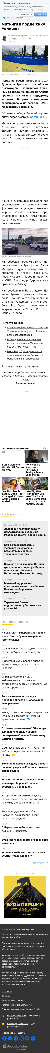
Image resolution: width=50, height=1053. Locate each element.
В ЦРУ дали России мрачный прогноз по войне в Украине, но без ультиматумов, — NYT (25, 343)
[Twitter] (10, 1038)
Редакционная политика (13, 1000)
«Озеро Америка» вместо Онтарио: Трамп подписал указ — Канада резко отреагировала (27, 331)
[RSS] (33, 1038)
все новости (39, 862)
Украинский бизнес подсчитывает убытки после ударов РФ (23, 852)
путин (27, 366)
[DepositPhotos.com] (15, 1047)
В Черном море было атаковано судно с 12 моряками (21, 827)
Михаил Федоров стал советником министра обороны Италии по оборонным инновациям (24, 781)
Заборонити (26, 14)
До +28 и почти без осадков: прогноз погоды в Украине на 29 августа (24, 649)
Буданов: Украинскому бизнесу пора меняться (25, 840)
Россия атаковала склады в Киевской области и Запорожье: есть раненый (22, 698)
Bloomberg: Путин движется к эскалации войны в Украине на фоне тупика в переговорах (25, 355)
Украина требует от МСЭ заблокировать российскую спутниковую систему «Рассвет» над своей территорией (24, 681)
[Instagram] (21, 1038)
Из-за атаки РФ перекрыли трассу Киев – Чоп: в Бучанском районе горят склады (23, 634)
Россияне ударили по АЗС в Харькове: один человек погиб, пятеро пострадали (21, 813)
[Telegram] (16, 1038)
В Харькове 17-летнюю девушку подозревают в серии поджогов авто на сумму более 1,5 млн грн (24, 797)
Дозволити (41, 14)
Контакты (6, 996)
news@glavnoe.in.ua (16, 1015)
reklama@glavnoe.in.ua (17, 1023)
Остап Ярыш (38, 117)
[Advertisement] (25, 172)
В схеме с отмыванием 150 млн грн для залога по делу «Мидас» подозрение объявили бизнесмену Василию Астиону (24, 732)
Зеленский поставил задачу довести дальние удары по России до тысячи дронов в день (25, 765)
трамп (35, 366)
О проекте (7, 991)
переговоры (15, 366)
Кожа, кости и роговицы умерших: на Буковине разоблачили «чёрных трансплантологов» (25, 714)
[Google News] (27, 1038)
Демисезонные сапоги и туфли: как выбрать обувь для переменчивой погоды (23, 749)
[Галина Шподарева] (4, 40)
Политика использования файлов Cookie (21, 1009)
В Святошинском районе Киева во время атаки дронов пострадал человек (23, 662)
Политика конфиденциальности (17, 1005)
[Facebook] (4, 1038)
